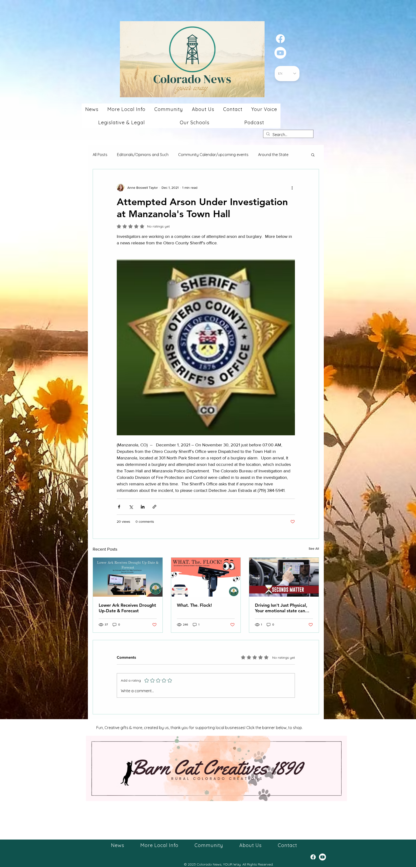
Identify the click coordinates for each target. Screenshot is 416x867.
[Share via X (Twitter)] (131, 506)
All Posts (100, 154)
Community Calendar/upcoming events (213, 154)
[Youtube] (280, 53)
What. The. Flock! (194, 605)
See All (314, 548)
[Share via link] (154, 506)
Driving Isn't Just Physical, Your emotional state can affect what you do (281, 607)
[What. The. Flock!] (206, 577)
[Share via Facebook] (119, 506)
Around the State (273, 154)
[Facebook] (280, 39)
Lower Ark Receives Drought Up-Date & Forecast (127, 607)
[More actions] (292, 187)
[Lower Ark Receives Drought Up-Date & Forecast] (127, 577)
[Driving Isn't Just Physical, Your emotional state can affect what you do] (284, 577)
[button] (92, 109)
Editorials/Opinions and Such (143, 154)
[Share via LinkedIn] (142, 506)
